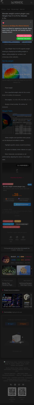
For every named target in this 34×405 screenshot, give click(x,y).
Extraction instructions (24, 36)
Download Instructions (24, 38)
